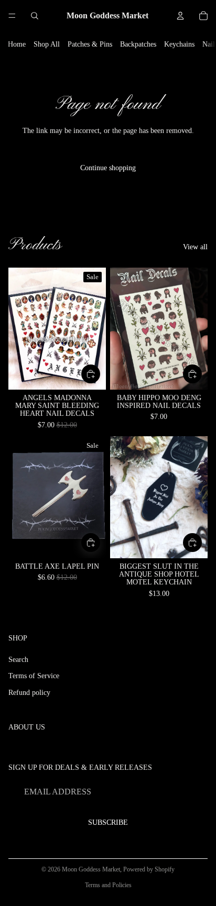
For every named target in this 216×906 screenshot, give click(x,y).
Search (18, 660)
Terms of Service (33, 676)
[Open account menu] (180, 15)
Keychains (179, 44)
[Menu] (12, 16)
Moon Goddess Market (91, 869)
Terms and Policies (108, 885)
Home (17, 44)
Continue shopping (108, 168)
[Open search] (34, 15)
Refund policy (29, 693)
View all (195, 247)
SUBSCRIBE (108, 822)
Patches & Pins (90, 44)
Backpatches (138, 44)
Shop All (47, 44)
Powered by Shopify (149, 869)
